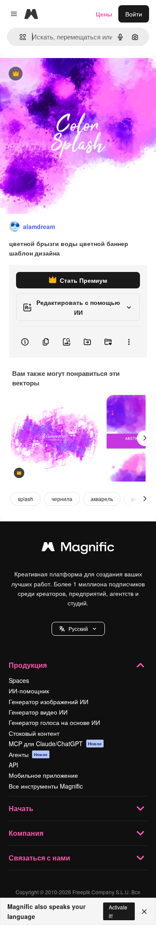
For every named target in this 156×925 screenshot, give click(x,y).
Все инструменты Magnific (46, 786)
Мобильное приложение (43, 775)
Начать (21, 808)
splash (25, 498)
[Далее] (145, 438)
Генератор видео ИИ (38, 712)
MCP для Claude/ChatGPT (55, 743)
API (13, 764)
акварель (102, 498)
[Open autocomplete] (19, 37)
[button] (78, 629)
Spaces (19, 680)
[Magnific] (78, 548)
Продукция (28, 665)
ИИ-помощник (29, 690)
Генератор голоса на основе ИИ (54, 722)
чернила (62, 498)
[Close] (144, 911)
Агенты (28, 754)
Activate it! (118, 911)
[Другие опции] (128, 342)
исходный (58, 74)
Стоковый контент (34, 733)
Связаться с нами (39, 858)
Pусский (78, 628)
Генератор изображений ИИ (48, 701)
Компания (26, 833)
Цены (104, 14)
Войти (133, 14)
